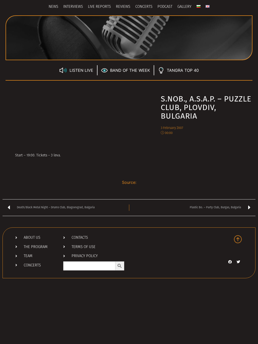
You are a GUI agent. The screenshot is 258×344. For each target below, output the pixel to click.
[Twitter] (238, 261)
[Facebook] (230, 261)
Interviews (73, 7)
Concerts (143, 7)
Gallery (184, 7)
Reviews (123, 7)
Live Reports (99, 7)
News (53, 7)
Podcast (164, 7)
